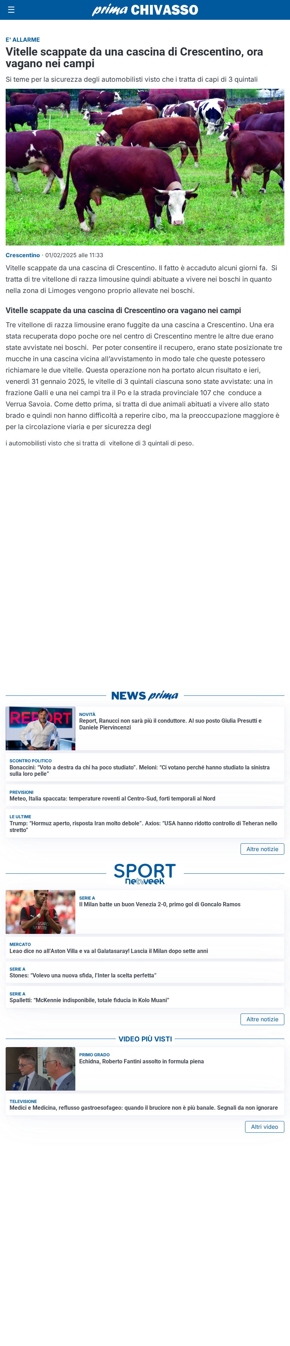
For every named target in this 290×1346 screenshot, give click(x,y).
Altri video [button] (264, 1126)
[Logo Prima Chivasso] (145, 10)
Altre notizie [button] (262, 849)
